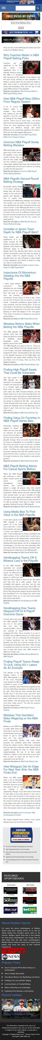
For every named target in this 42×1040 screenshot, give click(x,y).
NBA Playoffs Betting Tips (30, 364)
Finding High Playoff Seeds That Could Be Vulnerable (20, 370)
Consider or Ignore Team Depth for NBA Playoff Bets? (21, 230)
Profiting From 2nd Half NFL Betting (18, 980)
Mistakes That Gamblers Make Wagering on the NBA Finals (21, 718)
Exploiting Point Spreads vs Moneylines (19, 991)
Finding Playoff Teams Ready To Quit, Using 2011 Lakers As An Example (21, 664)
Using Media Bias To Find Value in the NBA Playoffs (19, 513)
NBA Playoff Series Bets (29, 461)
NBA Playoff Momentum (29, 318)
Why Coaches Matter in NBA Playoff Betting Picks (21, 56)
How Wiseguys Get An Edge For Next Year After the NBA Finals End (21, 769)
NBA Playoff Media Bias (29, 552)
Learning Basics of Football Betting (17, 984)
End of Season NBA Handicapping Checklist (19, 813)
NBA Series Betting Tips (29, 412)
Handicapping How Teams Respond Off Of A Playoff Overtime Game (20, 611)
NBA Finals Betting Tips (29, 761)
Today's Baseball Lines (19, 1014)
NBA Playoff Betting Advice (30, 506)
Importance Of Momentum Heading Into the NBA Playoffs (20, 275)
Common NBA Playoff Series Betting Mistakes (21, 143)
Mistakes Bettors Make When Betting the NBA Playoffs (22, 325)
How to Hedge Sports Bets (14, 973)
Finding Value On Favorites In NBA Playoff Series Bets (22, 419)
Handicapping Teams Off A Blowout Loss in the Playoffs (21, 558)
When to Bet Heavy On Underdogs (17, 987)
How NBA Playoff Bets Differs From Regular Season (22, 99)
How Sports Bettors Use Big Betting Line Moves (22, 977)
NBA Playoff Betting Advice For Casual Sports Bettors (20, 467)
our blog (29, 822)
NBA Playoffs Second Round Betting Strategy (21, 180)
